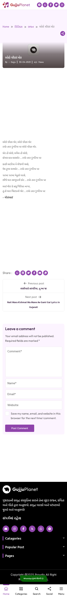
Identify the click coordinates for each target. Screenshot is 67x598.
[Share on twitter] (28, 272)
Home (6, 27)
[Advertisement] (33, 104)
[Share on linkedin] (22, 272)
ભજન (31, 27)
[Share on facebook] (34, 272)
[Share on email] (39, 272)
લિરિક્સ (19, 27)
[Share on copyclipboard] (45, 272)
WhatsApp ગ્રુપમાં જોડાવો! (33, 578)
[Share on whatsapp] (17, 272)
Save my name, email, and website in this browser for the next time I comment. (35, 416)
